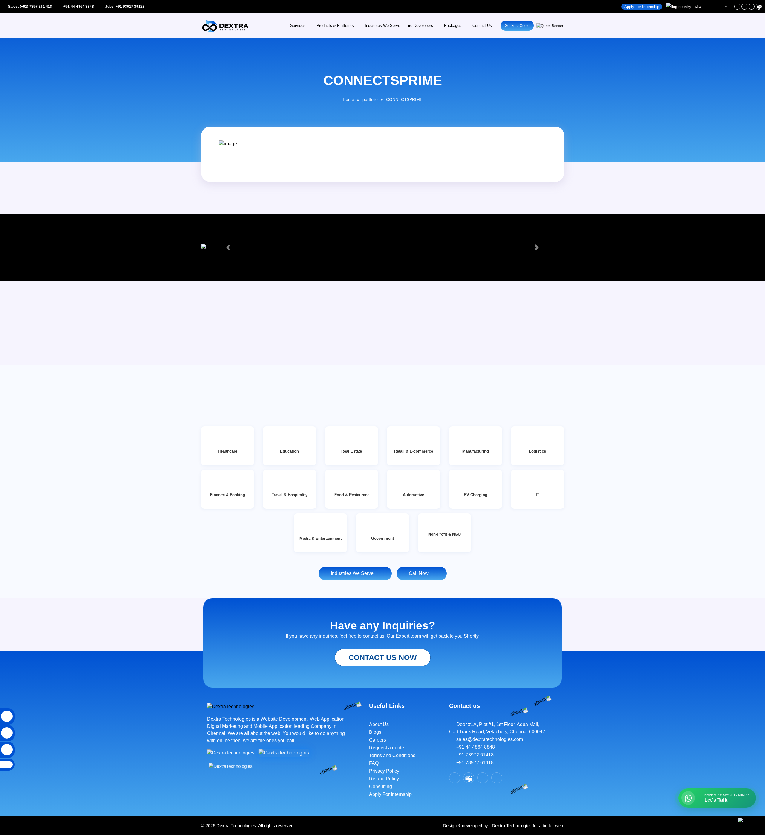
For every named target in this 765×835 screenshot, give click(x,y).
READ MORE (222, 375)
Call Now (420, 573)
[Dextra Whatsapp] (496, 777)
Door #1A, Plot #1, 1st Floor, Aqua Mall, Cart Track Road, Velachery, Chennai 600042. (497, 728)
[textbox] (697, 6)
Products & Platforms (335, 26)
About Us (379, 724)
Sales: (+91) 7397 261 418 (29, 6)
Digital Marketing (225, 726)
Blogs (375, 732)
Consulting (380, 786)
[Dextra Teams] (759, 7)
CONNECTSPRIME (404, 99)
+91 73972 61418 (473, 754)
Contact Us (482, 26)
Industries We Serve (382, 26)
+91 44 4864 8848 (474, 747)
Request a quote (386, 747)
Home (348, 99)
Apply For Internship (641, 6)
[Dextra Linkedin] (744, 7)
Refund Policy (384, 778)
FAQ (374, 763)
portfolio (370, 99)
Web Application (327, 719)
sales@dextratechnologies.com (488, 739)
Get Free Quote (517, 26)
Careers (377, 739)
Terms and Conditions (392, 755)
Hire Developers (419, 26)
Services (297, 26)
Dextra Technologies (512, 825)
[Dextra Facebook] (737, 7)
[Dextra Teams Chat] (468, 777)
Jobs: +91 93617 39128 (124, 6)
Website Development (284, 719)
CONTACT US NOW (382, 657)
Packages (452, 26)
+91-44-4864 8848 (78, 6)
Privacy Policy (384, 771)
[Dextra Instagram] (752, 7)
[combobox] (697, 6)
